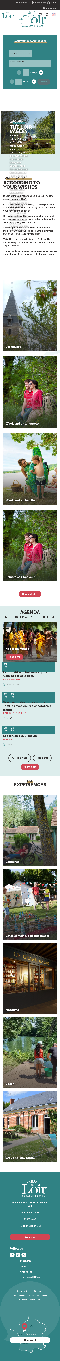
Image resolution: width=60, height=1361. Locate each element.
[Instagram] (23, 1255)
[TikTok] (18, 1255)
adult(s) (33, 72)
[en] (54, 14)
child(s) (26, 82)
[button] (47, 15)
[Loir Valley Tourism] (34, 19)
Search (43, 81)
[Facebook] (12, 1255)
